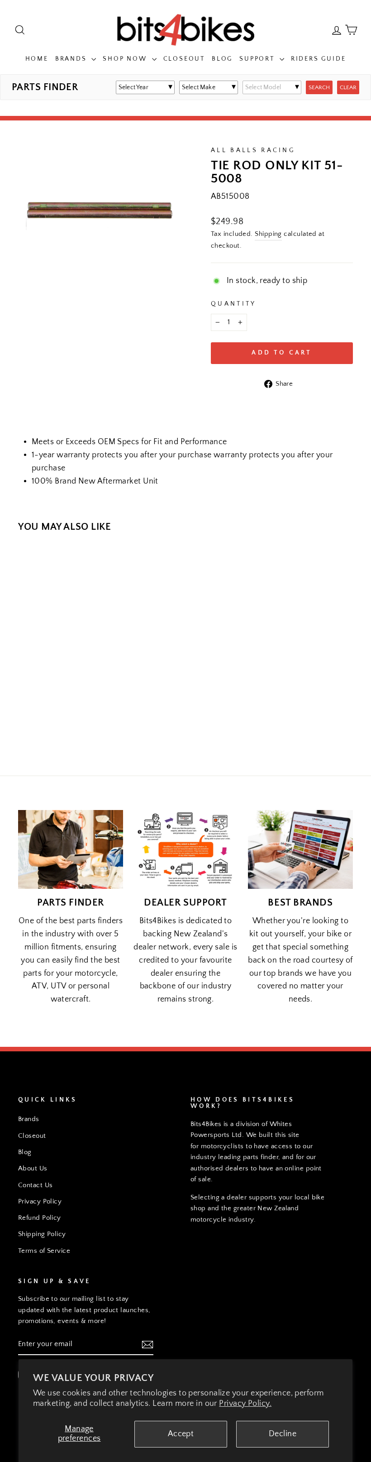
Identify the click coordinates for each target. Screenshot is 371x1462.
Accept (181, 1433)
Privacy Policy (40, 1201)
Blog (222, 58)
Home (36, 58)
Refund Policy (39, 1218)
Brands (72, 58)
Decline (282, 1433)
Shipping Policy (42, 1234)
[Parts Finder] (70, 849)
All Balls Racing (253, 150)
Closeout (184, 58)
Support (258, 58)
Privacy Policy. (245, 1403)
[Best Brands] (300, 849)
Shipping (268, 234)
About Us (33, 1168)
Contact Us (35, 1185)
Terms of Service (44, 1251)
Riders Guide (318, 58)
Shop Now (126, 58)
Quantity (234, 303)
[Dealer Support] (185, 849)
